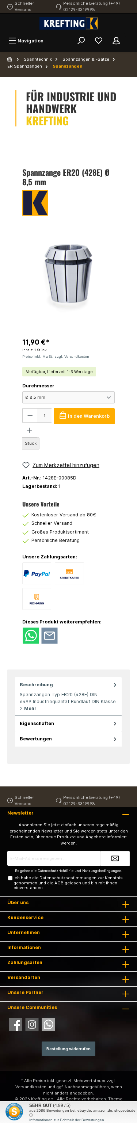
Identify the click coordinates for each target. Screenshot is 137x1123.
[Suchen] (81, 40)
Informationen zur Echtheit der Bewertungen (66, 1120)
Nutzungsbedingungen (101, 871)
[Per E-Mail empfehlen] (49, 635)
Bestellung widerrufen (68, 1048)
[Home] (10, 59)
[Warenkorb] (129, 37)
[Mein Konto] (116, 40)
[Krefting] (68, 203)
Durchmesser (38, 385)
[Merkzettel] (98, 40)
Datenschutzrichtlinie (55, 871)
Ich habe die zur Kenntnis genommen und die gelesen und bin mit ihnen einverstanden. (68, 882)
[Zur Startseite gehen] (68, 23)
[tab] (68, 696)
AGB (59, 882)
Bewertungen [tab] (36, 738)
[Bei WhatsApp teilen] (31, 635)
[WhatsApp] (48, 1024)
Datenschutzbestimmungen (67, 877)
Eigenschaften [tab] (37, 723)
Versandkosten (30, 1086)
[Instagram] (32, 1024)
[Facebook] (15, 1024)
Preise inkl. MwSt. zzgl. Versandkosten (55, 356)
